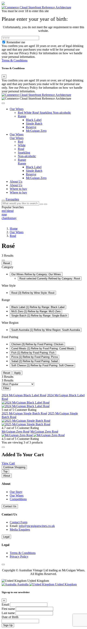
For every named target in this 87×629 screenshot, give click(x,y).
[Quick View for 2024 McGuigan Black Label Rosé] (26, 406)
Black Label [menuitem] (33, 167)
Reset (6, 263)
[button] (3, 103)
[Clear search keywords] (41, 204)
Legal (6, 536)
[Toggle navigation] (3, 200)
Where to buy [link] (18, 189)
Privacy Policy (19, 556)
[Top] (3, 564)
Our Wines (16, 232)
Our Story (16, 492)
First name (9, 608)
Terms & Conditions (15, 60)
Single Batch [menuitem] (34, 170)
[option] (43, 211)
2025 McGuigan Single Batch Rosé (24, 413)
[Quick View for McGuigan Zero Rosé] (49, 435)
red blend (8, 210)
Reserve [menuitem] (31, 174)
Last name (9, 613)
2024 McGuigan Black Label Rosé (24, 395)
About (6, 475)
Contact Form (18, 522)
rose (4, 214)
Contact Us (9, 506)
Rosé (13, 235)
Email (6, 604)
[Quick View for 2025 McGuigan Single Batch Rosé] (26, 424)
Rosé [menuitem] (21, 149)
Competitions (18, 499)
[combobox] (20, 203)
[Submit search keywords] (45, 204)
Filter (6, 388)
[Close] (3, 447)
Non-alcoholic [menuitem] (27, 156)
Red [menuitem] (20, 141)
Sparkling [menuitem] (24, 152)
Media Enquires (20, 529)
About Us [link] (16, 181)
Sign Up (8, 625)
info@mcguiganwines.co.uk (37, 526)
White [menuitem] (21, 145)
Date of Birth (10, 617)
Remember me (15, 42)
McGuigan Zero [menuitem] (36, 178)
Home (14, 228)
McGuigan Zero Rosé (16, 431)
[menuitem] (21, 112)
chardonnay (9, 218)
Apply (17, 372)
